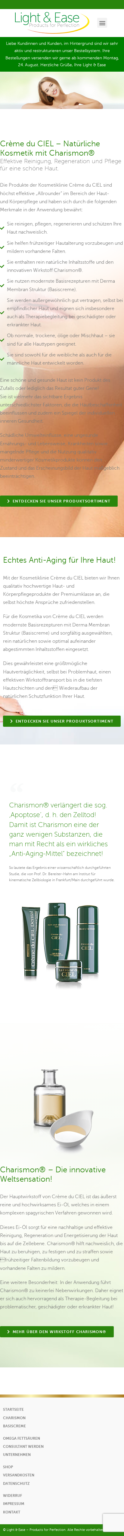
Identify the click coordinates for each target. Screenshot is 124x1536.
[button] (102, 23)
